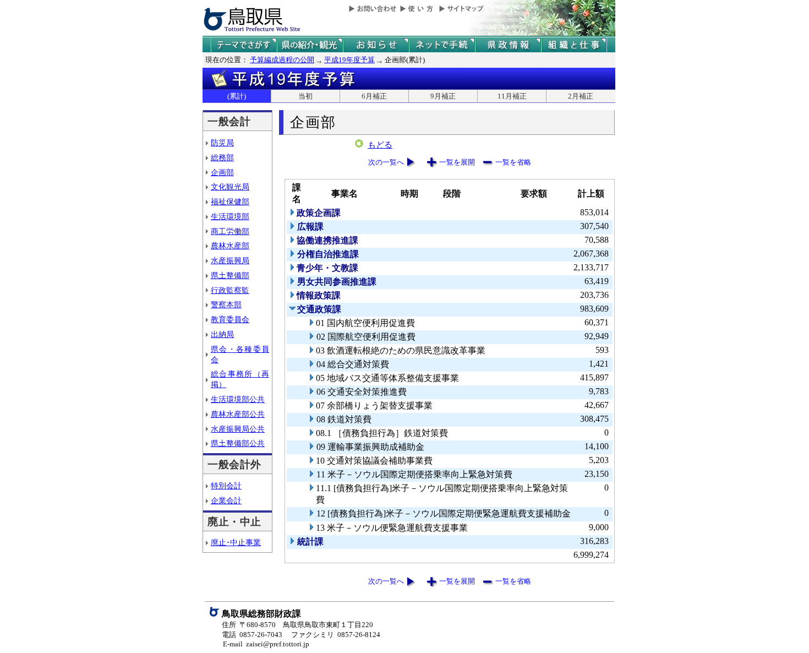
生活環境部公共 (238, 399)
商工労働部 (230, 231)
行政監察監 (230, 290)
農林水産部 (230, 245)
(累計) (236, 96)
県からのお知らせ (376, 44)
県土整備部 (230, 275)
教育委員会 (230, 319)
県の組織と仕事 (574, 44)
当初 (305, 96)
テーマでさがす (244, 44)
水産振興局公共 (238, 429)
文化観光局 (230, 186)
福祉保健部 (230, 201)
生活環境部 (230, 216)
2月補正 (580, 96)
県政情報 (508, 44)
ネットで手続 (442, 44)
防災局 (222, 142)
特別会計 (226, 485)
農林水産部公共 (238, 414)
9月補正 (443, 96)
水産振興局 (230, 260)
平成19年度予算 (349, 60)
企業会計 (226, 500)
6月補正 (374, 96)
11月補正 (512, 96)
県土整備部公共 (238, 443)
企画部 (222, 172)
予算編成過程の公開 (282, 60)
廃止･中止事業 (236, 542)
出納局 (222, 334)
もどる (380, 144)
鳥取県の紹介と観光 (310, 44)
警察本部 (226, 304)
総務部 (222, 157)
